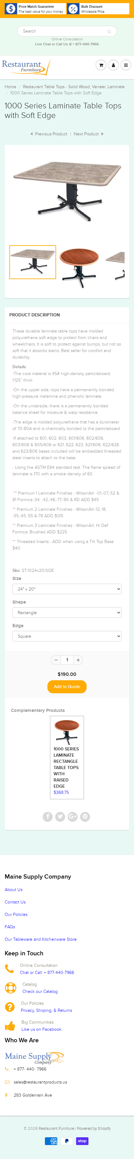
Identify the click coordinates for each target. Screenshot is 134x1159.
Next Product (87, 134)
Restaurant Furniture (57, 1128)
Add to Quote (67, 687)
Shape (19, 602)
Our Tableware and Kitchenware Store (41, 939)
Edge (17, 625)
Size (16, 578)
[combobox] (67, 31)
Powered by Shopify (94, 1128)
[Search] (109, 31)
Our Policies (16, 914)
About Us (13, 889)
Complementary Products (38, 710)
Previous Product (50, 134)
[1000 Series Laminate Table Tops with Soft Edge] (67, 193)
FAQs (10, 927)
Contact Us (15, 902)
